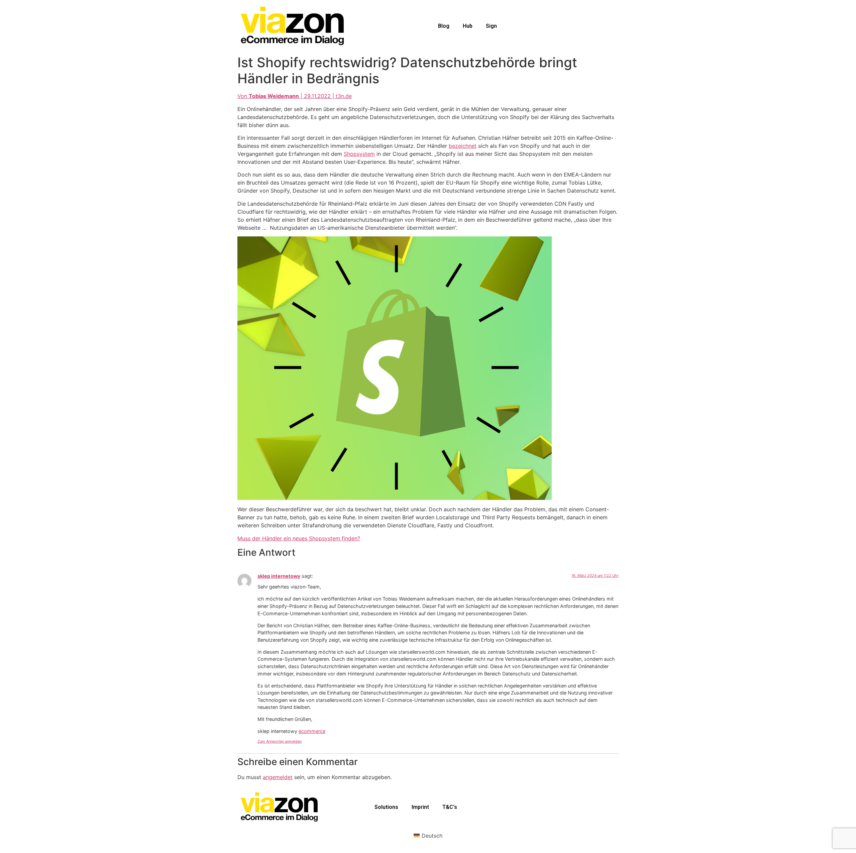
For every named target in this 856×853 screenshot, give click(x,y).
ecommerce (312, 731)
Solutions (386, 807)
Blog (443, 26)
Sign (491, 26)
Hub (467, 26)
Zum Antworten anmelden (279, 741)
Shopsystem (359, 153)
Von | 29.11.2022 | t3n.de (294, 96)
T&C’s (449, 807)
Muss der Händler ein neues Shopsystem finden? (298, 538)
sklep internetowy (278, 576)
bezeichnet (462, 145)
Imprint (420, 807)
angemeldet (278, 777)
